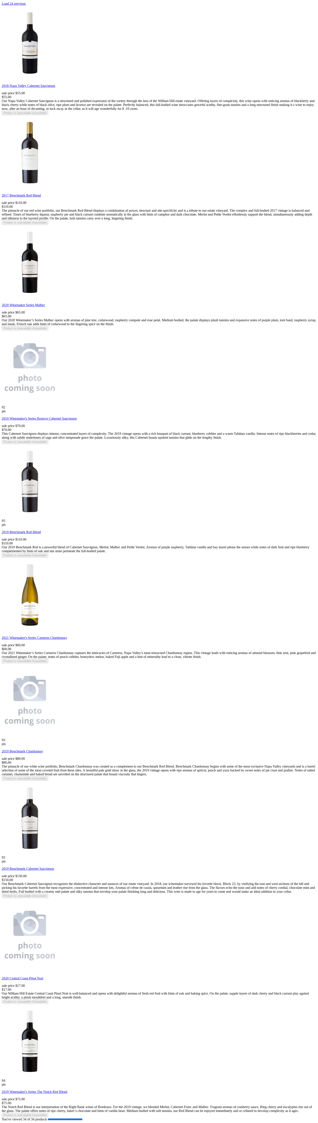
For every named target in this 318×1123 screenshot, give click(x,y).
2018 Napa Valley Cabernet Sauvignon (28, 86)
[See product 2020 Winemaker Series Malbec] (30, 298)
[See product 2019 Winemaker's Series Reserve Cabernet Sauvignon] (30, 404)
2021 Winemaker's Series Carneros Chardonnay (34, 638)
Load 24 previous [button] (14, 3)
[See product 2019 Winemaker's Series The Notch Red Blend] (30, 1077)
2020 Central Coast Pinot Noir (22, 978)
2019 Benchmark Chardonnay (22, 751)
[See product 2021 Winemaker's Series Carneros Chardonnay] (30, 631)
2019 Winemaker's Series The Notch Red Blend (34, 1092)
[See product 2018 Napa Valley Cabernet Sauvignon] (30, 79)
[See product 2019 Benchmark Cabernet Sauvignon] (30, 854)
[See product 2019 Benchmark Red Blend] (30, 518)
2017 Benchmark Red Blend (21, 195)
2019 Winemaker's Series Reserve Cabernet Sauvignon (39, 418)
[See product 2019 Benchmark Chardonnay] (30, 737)
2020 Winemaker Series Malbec (23, 305)
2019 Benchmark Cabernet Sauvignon (28, 868)
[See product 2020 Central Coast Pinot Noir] (30, 972)
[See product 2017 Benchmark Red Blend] (30, 189)
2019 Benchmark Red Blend (21, 532)
